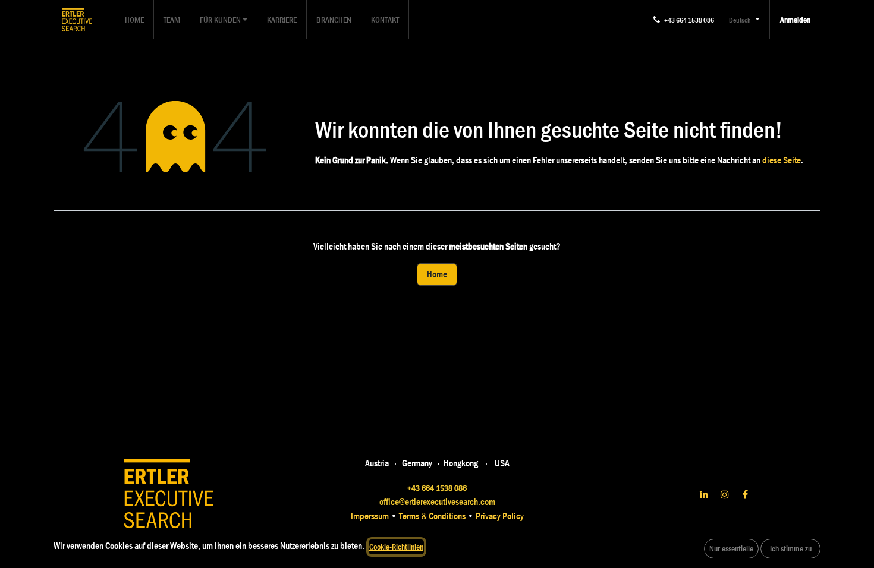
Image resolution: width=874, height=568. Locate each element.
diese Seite (781, 160)
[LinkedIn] (703, 494)
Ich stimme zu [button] (791, 548)
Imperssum (370, 516)
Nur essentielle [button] (731, 548)
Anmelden (795, 19)
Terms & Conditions (433, 516)
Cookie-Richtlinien (396, 546)
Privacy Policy (499, 516)
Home (437, 274)
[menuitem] (134, 19)
